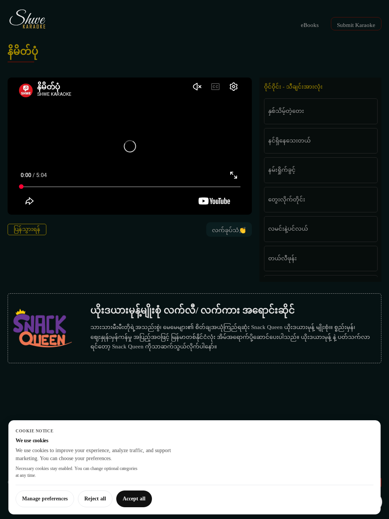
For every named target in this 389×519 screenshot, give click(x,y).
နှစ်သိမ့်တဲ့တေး (286, 111)
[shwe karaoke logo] (27, 19)
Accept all (134, 499)
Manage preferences (45, 499)
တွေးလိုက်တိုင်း (286, 199)
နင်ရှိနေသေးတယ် (289, 141)
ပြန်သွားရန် (27, 229)
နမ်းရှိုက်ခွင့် (282, 170)
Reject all (95, 499)
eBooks (310, 25)
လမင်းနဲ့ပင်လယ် (288, 229)
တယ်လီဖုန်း (282, 258)
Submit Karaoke (356, 25)
